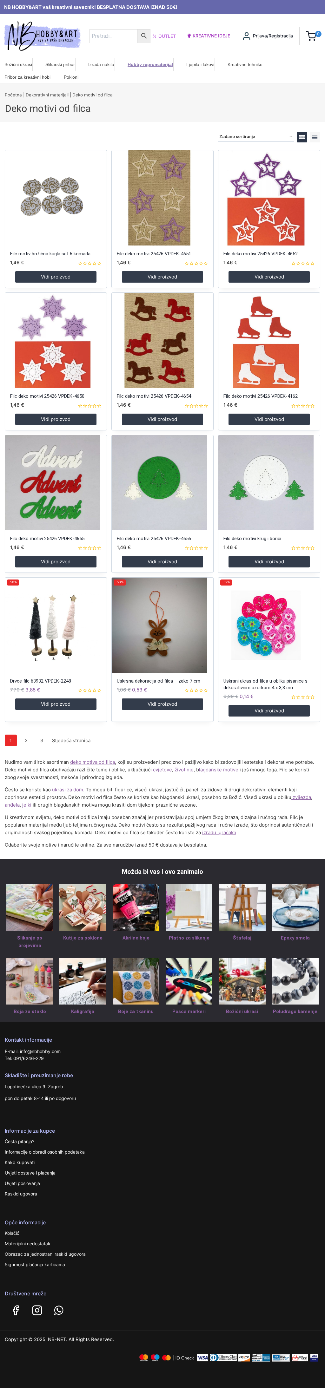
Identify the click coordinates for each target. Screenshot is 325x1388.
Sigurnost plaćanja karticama (35, 1264)
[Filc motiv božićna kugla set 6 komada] (56, 198)
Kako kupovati (20, 1162)
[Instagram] (37, 1310)
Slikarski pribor (60, 64)
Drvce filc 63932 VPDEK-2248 (40, 681)
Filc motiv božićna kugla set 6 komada (50, 254)
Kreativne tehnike (245, 64)
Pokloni (71, 77)
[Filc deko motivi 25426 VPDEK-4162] (269, 340)
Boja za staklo (30, 1011)
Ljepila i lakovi (200, 64)
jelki (26, 805)
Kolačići (12, 1233)
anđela (12, 805)
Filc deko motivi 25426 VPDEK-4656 (154, 538)
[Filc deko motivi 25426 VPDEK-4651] (162, 198)
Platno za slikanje (189, 938)
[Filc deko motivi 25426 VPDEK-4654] (162, 340)
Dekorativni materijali (47, 94)
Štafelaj (242, 938)
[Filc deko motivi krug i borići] (269, 482)
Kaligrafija (82, 1011)
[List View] (315, 137)
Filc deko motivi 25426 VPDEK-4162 (260, 396)
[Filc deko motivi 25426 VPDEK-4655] (56, 482)
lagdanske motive (218, 770)
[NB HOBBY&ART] (42, 36)
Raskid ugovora (21, 1193)
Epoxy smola (295, 938)
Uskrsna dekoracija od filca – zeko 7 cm (158, 681)
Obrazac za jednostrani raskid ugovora (45, 1254)
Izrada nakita (101, 64)
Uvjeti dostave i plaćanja (30, 1172)
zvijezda (301, 797)
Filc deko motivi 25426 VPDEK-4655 (47, 538)
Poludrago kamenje (295, 1011)
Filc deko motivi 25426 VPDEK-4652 (260, 254)
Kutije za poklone (83, 938)
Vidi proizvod (55, 277)
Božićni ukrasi (18, 64)
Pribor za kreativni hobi (27, 77)
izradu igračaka (219, 832)
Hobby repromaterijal (150, 64)
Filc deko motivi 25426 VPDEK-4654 (154, 396)
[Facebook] (15, 1310)
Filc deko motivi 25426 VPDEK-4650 (47, 396)
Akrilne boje (136, 938)
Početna (13, 94)
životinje (184, 770)
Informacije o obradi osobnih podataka (45, 1152)
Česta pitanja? (19, 1141)
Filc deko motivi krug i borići (252, 538)
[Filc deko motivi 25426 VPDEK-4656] (162, 482)
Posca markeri (189, 1011)
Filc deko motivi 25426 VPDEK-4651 (154, 254)
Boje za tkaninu (136, 1011)
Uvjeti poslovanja (22, 1183)
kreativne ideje (211, 35)
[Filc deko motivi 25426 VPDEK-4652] (269, 198)
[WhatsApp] (59, 1310)
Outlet (167, 36)
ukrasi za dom (67, 790)
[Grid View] (302, 137)
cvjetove (162, 770)
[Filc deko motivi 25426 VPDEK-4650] (56, 340)
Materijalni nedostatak (27, 1243)
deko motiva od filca (92, 762)
